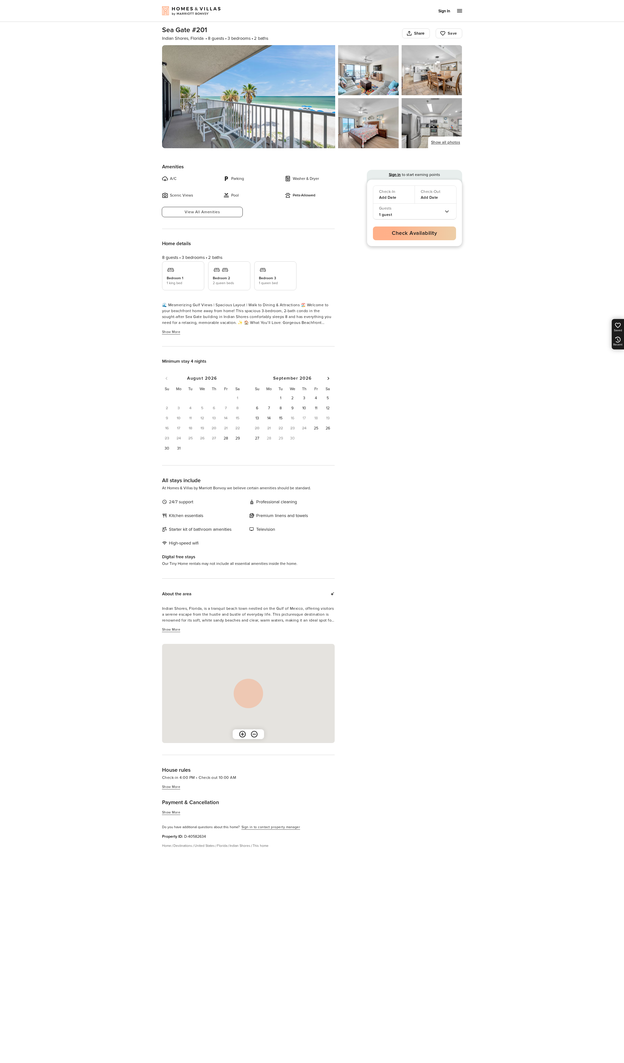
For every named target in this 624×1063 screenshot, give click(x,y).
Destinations (182, 846)
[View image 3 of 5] (432, 70)
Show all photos (445, 142)
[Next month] (328, 378)
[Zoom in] (242, 734)
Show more (171, 332)
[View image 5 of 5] (432, 123)
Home (166, 846)
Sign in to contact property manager (271, 827)
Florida (222, 846)
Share (419, 33)
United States (204, 846)
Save (452, 33)
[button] (226, 438)
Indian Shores (239, 846)
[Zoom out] (254, 734)
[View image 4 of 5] (368, 123)
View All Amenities (202, 212)
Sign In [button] (444, 11)
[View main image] (248, 96)
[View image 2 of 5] (368, 70)
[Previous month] (166, 378)
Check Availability (414, 233)
